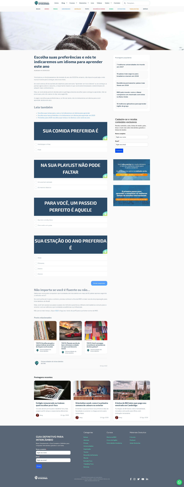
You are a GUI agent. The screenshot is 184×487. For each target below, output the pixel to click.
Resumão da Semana (91, 455)
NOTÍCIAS (145, 9)
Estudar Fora (88, 461)
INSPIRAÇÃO (77, 9)
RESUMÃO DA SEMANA (99, 9)
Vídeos (99, 3)
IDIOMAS (47, 9)
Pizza (39, 150)
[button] (66, 3)
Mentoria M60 (111, 437)
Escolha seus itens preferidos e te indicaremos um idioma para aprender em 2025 (66, 115)
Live (92, 3)
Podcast (133, 440)
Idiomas (86, 440)
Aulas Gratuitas (135, 443)
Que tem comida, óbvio (45, 220)
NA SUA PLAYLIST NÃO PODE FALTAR (70, 168)
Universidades (88, 446)
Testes (86, 452)
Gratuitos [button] (82, 3)
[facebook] (130, 479)
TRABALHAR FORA (134, 9)
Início (57, 3)
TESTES (87, 9)
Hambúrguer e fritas (44, 144)
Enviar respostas (99, 283)
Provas (86, 443)
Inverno (40, 268)
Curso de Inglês (112, 440)
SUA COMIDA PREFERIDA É (70, 130)
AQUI (57, 311)
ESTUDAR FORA (121, 9)
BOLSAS (38, 9)
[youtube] (143, 479)
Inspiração (87, 449)
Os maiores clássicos (44, 187)
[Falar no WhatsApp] (179, 482)
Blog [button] (63, 3)
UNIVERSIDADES (66, 9)
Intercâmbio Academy (114, 443)
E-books (133, 437)
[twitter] (138, 479)
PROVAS (55, 9)
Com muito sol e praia (45, 225)
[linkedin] (147, 479)
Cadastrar (119, 150)
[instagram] (134, 479)
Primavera (41, 263)
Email (117, 141)
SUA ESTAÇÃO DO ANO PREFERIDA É (70, 244)
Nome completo (120, 133)
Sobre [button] (107, 3)
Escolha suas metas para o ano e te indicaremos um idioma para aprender (64, 113)
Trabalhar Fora (88, 464)
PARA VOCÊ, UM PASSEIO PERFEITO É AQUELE (70, 206)
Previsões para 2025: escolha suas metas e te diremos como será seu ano (64, 118)
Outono (40, 274)
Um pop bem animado (45, 182)
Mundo (86, 458)
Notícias (86, 467)
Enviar (39, 466)
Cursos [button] (72, 3)
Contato (117, 3)
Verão (39, 258)
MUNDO (111, 9)
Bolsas (86, 437)
